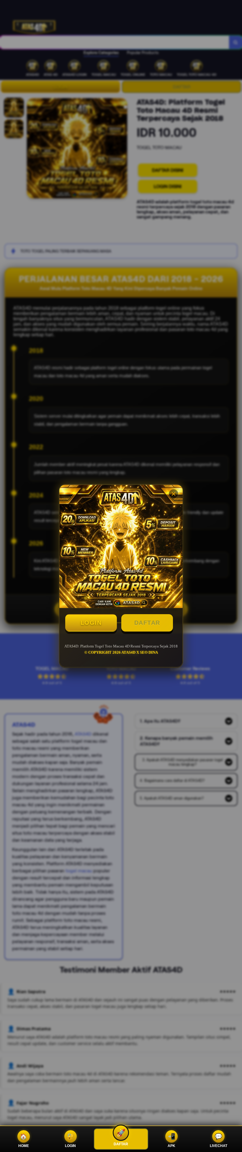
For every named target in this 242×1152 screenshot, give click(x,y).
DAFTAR (147, 622)
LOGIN (91, 622)
